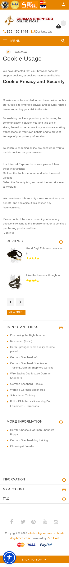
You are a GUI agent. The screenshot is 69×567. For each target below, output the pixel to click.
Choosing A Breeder (22, 446)
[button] (62, 41)
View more (16, 312)
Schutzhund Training (22, 395)
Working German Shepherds (27, 389)
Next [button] (20, 302)
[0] (58, 28)
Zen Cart (53, 538)
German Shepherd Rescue (26, 383)
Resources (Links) (21, 341)
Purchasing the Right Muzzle (27, 335)
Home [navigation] (8, 51)
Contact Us (43, 31)
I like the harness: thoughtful (43, 275)
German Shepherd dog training (29, 440)
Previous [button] (10, 302)
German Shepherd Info (24, 357)
